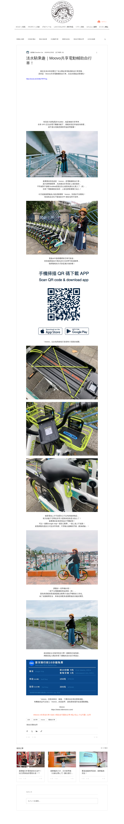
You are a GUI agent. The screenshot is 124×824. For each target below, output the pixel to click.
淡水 (28, 719)
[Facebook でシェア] (27, 731)
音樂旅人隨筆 (20, 39)
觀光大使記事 (43, 39)
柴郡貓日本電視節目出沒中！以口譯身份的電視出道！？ (30, 772)
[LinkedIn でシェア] (36, 731)
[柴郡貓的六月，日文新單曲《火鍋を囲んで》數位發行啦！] (62, 759)
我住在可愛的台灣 (79, 39)
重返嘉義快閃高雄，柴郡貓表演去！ (93, 772)
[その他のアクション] (97, 52)
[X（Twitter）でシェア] (32, 731)
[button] (105, 39)
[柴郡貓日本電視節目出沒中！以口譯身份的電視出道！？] (31, 759)
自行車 (35, 719)
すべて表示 (104, 748)
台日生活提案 (91, 39)
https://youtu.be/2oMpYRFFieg (36, 79)
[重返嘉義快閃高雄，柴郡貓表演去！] (93, 759)
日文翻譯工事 (54, 39)
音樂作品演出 (66, 39)
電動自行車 (51, 719)
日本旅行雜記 (31, 39)
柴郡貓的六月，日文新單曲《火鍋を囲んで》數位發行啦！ (60, 772)
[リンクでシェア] (41, 731)
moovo (43, 719)
